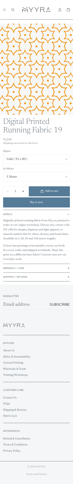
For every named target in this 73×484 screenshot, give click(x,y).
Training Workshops (15, 375)
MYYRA (40, 467)
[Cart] (68, 9)
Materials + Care (13, 268)
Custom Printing (13, 363)
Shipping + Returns (15, 276)
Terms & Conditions (15, 444)
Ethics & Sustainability (16, 357)
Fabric (7, 151)
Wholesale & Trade (14, 369)
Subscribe (60, 304)
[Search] (13, 9)
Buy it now (36, 202)
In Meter (8, 168)
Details (7, 214)
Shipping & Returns (14, 410)
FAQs (6, 403)
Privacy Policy (11, 451)
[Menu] (4, 9)
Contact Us (10, 397)
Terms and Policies (36, 474)
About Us (9, 350)
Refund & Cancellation (16, 438)
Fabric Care (10, 416)
